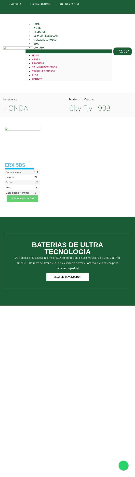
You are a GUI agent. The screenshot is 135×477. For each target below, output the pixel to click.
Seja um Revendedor (44, 67)
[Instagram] (25, 9)
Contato (39, 47)
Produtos (38, 63)
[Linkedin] (32, 9)
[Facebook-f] (19, 9)
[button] (69, 51)
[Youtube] (38, 9)
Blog (35, 75)
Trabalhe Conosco (45, 39)
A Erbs (36, 59)
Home (35, 55)
